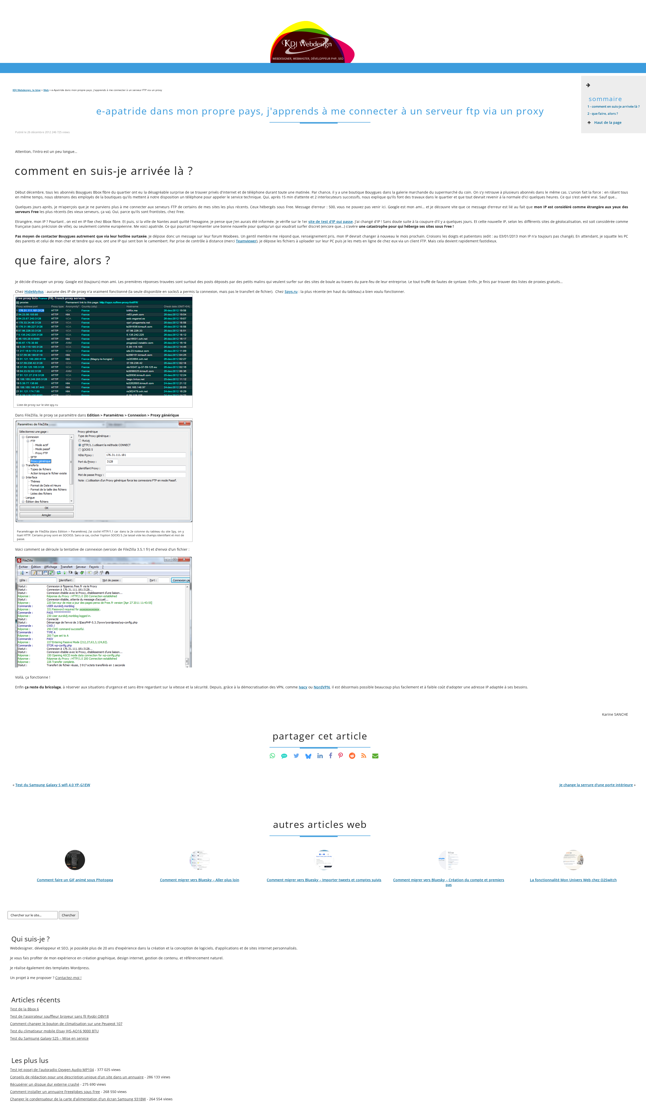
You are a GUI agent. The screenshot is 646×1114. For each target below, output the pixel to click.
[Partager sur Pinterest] (340, 755)
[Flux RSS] (364, 755)
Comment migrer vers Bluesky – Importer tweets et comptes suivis (324, 879)
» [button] (597, 784)
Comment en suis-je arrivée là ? (613, 106)
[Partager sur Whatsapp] (272, 755)
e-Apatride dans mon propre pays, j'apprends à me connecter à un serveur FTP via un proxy (320, 110)
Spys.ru (291, 291)
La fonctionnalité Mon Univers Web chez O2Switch (573, 879)
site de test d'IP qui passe (330, 221)
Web (46, 90)
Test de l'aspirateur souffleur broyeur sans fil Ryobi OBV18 (59, 1016)
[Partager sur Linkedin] (320, 755)
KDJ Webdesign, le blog (27, 90)
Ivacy (303, 687)
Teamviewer (246, 241)
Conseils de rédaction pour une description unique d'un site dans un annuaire (77, 1077)
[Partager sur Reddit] (352, 755)
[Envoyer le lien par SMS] (284, 755)
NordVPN (322, 687)
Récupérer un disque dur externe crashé (44, 1084)
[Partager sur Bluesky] (308, 755)
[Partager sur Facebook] (330, 755)
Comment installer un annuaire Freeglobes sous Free (55, 1091)
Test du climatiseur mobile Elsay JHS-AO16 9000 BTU (54, 1031)
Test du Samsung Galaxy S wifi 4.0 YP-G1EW (52, 784)
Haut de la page (607, 122)
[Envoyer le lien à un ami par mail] (375, 755)
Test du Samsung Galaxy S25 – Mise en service (49, 1038)
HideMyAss (34, 291)
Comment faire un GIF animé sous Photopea (75, 879)
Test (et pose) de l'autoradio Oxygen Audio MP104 (52, 1069)
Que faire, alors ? (602, 113)
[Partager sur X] (296, 755)
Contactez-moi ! (68, 977)
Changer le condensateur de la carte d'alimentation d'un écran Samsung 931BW (78, 1099)
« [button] (51, 784)
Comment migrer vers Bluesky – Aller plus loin (199, 879)
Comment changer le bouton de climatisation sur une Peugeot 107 (66, 1023)
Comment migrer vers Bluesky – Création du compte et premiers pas (448, 882)
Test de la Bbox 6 (24, 1009)
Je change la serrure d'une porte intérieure (596, 784)
